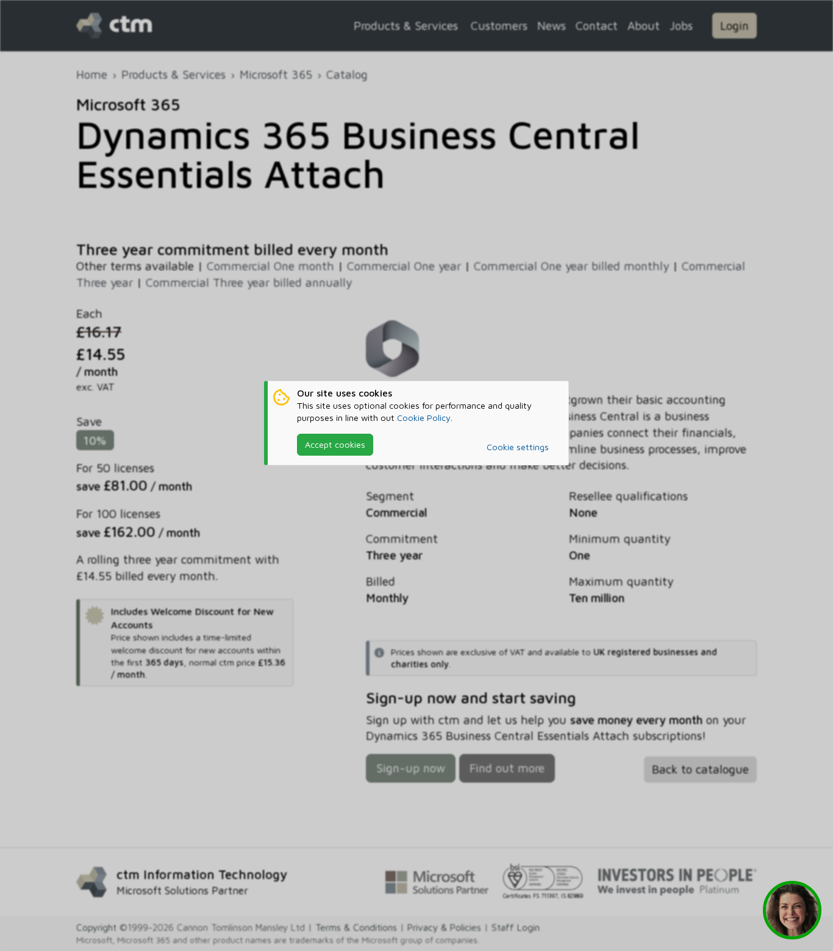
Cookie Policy (424, 417)
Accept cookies (335, 444)
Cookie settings (518, 447)
